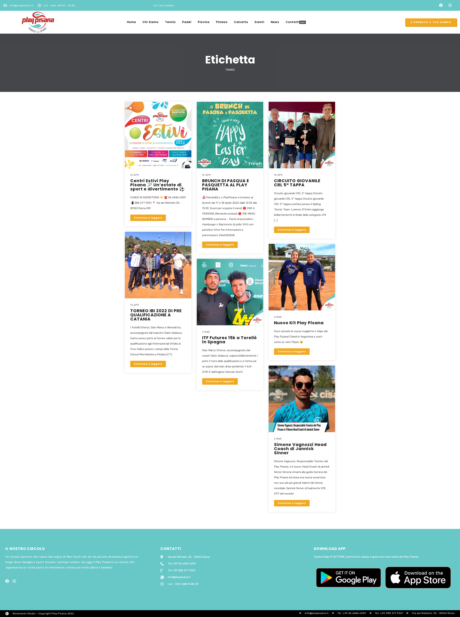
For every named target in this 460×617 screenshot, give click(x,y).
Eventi (259, 22)
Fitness (221, 22)
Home (131, 22)
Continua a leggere (148, 217)
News (275, 22)
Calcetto (241, 22)
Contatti (292, 22)
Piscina (204, 22)
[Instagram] (450, 5)
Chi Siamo (150, 22)
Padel (186, 22)
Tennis (170, 22)
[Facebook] (441, 5)
